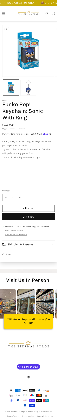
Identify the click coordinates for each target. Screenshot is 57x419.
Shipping (5, 129)
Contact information (45, 416)
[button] (3, 13)
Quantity (6, 191)
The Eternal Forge (18, 411)
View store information (16, 234)
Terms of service (13, 416)
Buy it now (28, 216)
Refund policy (33, 411)
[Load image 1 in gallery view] (11, 88)
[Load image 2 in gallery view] (28, 88)
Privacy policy (46, 411)
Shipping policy (28, 416)
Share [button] (8, 254)
